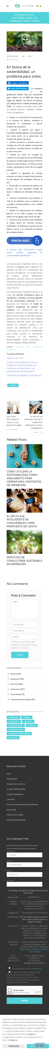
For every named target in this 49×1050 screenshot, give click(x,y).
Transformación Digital (20, 699)
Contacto (11, 799)
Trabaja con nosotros (16, 784)
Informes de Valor (16, 729)
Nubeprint (37, 346)
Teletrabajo (15, 694)
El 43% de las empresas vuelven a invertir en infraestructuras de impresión (33, 422)
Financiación (14, 721)
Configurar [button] (13, 1046)
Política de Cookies (15, 815)
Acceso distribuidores (16, 789)
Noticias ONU (23, 346)
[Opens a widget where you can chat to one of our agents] (40, 1046)
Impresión (14, 679)
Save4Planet (12, 779)
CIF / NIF (10, 881)
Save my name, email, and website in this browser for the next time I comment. (24, 645)
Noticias (14, 59)
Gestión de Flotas (16, 725)
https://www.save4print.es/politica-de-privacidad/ (34, 950)
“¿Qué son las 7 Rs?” (15, 358)
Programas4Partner (15, 794)
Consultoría (13, 717)
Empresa (10, 871)
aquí (4, 1031)
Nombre (11, 851)
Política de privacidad (16, 820)
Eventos (13, 674)
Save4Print (11, 349)
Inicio (9, 774)
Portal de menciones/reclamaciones (22, 804)
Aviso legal (11, 809)
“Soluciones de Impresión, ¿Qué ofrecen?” (24, 375)
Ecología (13, 385)
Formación (28, 721)
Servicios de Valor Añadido (19, 733)
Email (10, 861)
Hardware (32, 725)
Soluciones (15, 689)
